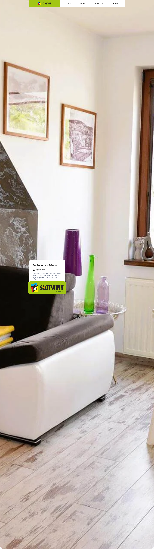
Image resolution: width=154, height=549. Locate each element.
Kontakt (115, 3)
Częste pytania (99, 3)
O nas (69, 3)
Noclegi (82, 3)
